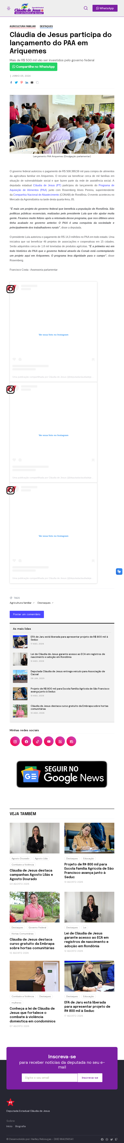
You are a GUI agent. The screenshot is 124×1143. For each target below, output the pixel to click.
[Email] (32, 82)
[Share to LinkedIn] (26, 82)
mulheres (16, 1002)
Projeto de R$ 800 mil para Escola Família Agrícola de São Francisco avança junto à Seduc (70, 690)
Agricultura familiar (23, 26)
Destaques (46, 26)
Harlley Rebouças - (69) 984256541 (52, 1139)
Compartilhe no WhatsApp (35, 67)
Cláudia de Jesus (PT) (47, 185)
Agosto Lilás (41, 858)
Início (9, 1126)
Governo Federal (37, 927)
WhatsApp (106, 8)
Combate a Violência (23, 864)
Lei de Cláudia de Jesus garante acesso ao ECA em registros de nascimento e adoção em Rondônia (68, 655)
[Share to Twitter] (16, 82)
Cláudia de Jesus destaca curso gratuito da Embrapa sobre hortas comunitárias (69, 707)
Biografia (20, 1126)
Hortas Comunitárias (23, 933)
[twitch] (116, 1139)
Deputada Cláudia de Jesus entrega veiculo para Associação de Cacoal (68, 673)
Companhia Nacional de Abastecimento (36, 194)
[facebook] (101, 1139)
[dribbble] (106, 1139)
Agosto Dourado (20, 858)
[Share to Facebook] (11, 82)
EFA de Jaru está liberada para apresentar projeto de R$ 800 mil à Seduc (69, 638)
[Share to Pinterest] (21, 82)
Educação (88, 858)
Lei (84, 927)
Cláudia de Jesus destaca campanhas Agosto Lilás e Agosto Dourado (31, 875)
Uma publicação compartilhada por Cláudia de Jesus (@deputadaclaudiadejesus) (54, 377)
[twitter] (111, 1139)
